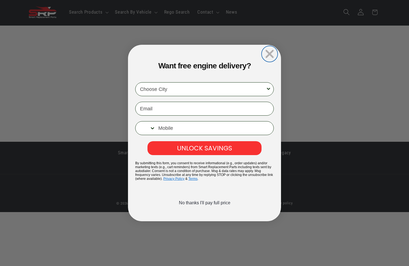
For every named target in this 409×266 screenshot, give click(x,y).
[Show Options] (268, 89)
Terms (193, 179)
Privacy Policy (173, 179)
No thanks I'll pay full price (204, 202)
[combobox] (203, 89)
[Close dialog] (270, 54)
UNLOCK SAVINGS (204, 147)
